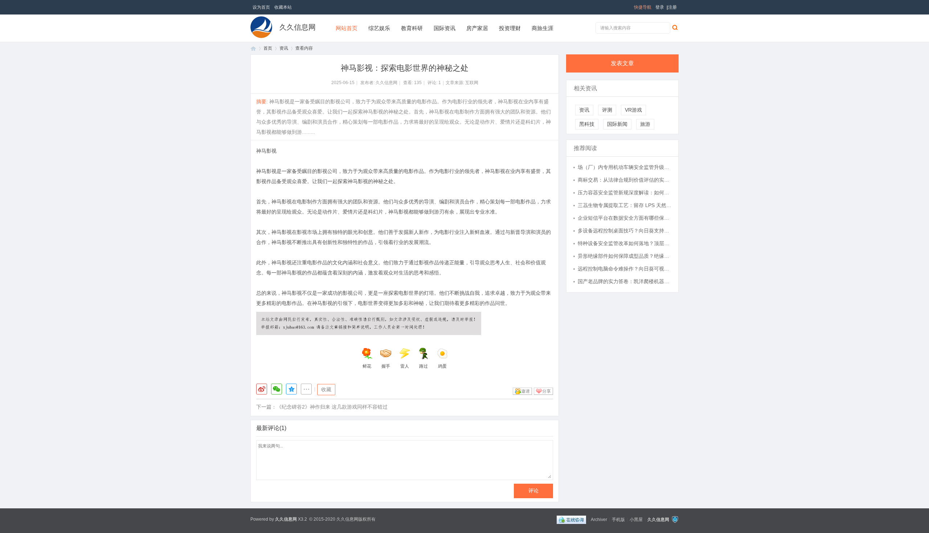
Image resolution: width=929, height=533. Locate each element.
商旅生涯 (542, 28)
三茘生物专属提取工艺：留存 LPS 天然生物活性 (624, 205)
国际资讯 (444, 28)
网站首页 (346, 28)
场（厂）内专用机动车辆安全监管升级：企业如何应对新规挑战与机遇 (624, 167)
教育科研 (412, 28)
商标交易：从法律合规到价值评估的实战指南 (624, 180)
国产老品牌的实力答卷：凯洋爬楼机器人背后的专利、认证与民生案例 (624, 281)
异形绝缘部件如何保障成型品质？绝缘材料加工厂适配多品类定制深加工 (624, 256)
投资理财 (510, 28)
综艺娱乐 (379, 28)
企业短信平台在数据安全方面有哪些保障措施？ (624, 218)
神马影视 (266, 151)
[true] (675, 27)
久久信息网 (297, 27)
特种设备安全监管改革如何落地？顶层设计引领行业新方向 (624, 243)
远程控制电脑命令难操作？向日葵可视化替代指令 (624, 269)
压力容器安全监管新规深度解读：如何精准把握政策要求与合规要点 (624, 192)
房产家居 (477, 28)
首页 (253, 48)
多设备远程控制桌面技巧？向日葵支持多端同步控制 (624, 231)
